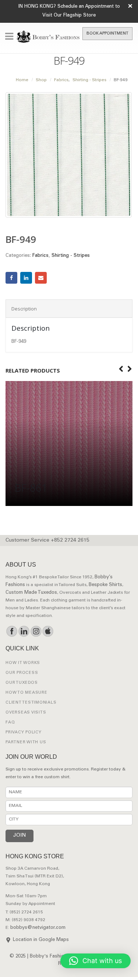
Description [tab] (24, 308)
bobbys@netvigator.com (38, 928)
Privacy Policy (24, 732)
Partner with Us (26, 742)
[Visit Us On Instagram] (36, 631)
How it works (23, 663)
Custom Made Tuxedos (31, 592)
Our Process (22, 673)
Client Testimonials (31, 703)
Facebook (11, 278)
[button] (95, 960)
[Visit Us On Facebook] (12, 631)
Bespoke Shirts (105, 585)
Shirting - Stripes (71, 256)
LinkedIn (26, 278)
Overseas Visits (26, 713)
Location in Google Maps (41, 940)
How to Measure (26, 693)
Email (41, 278)
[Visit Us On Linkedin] (24, 631)
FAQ (10, 723)
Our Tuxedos (22, 683)
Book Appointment (107, 34)
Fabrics (40, 256)
